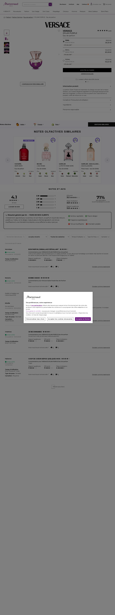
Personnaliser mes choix (35, 319)
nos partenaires (36, 305)
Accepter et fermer (83, 319)
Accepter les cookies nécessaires (60, 319)
